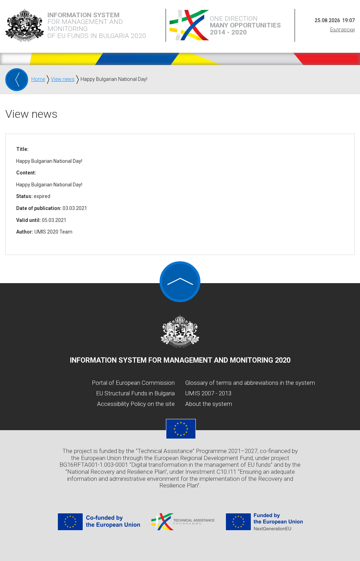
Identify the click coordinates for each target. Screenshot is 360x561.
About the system (208, 403)
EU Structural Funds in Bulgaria (135, 393)
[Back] (16, 79)
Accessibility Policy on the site (136, 403)
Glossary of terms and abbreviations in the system (250, 382)
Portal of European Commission (133, 382)
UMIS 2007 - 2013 (208, 393)
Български (342, 29)
